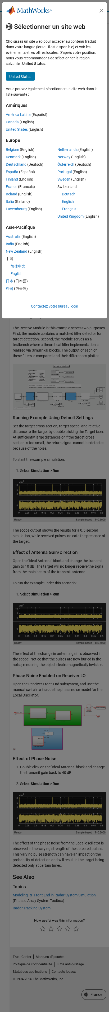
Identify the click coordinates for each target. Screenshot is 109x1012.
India (10, 244)
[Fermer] (101, 10)
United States (17, 129)
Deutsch (68, 194)
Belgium (12, 149)
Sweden (63, 179)
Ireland (11, 194)
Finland (12, 179)
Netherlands (67, 149)
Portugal (64, 172)
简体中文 (18, 266)
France (11, 187)
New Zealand (16, 251)
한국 (9, 288)
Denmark (13, 157)
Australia (13, 236)
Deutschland (16, 164)
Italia (10, 201)
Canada (12, 122)
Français (69, 209)
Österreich (65, 164)
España (12, 172)
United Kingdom (70, 216)
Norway (63, 157)
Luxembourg (16, 209)
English (68, 201)
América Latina (18, 114)
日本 (9, 281)
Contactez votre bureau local (54, 306)
